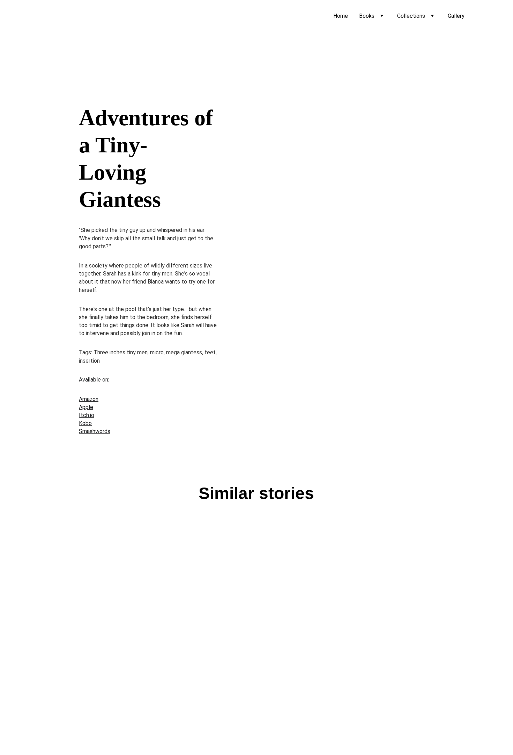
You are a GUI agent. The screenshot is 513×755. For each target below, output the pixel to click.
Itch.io (86, 415)
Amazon (88, 399)
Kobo (85, 423)
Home (340, 16)
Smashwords (94, 431)
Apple (86, 407)
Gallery (456, 16)
